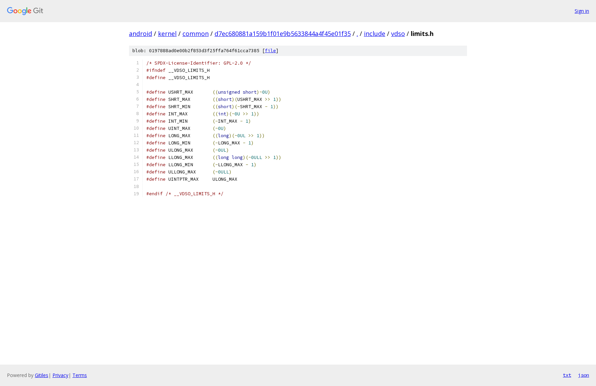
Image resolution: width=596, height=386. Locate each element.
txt (567, 375)
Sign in (582, 11)
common (195, 33)
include (374, 33)
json (583, 375)
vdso (398, 33)
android (140, 33)
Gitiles (41, 375)
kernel (167, 33)
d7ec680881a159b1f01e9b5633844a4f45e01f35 (283, 33)
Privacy (60, 375)
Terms (79, 375)
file (270, 51)
